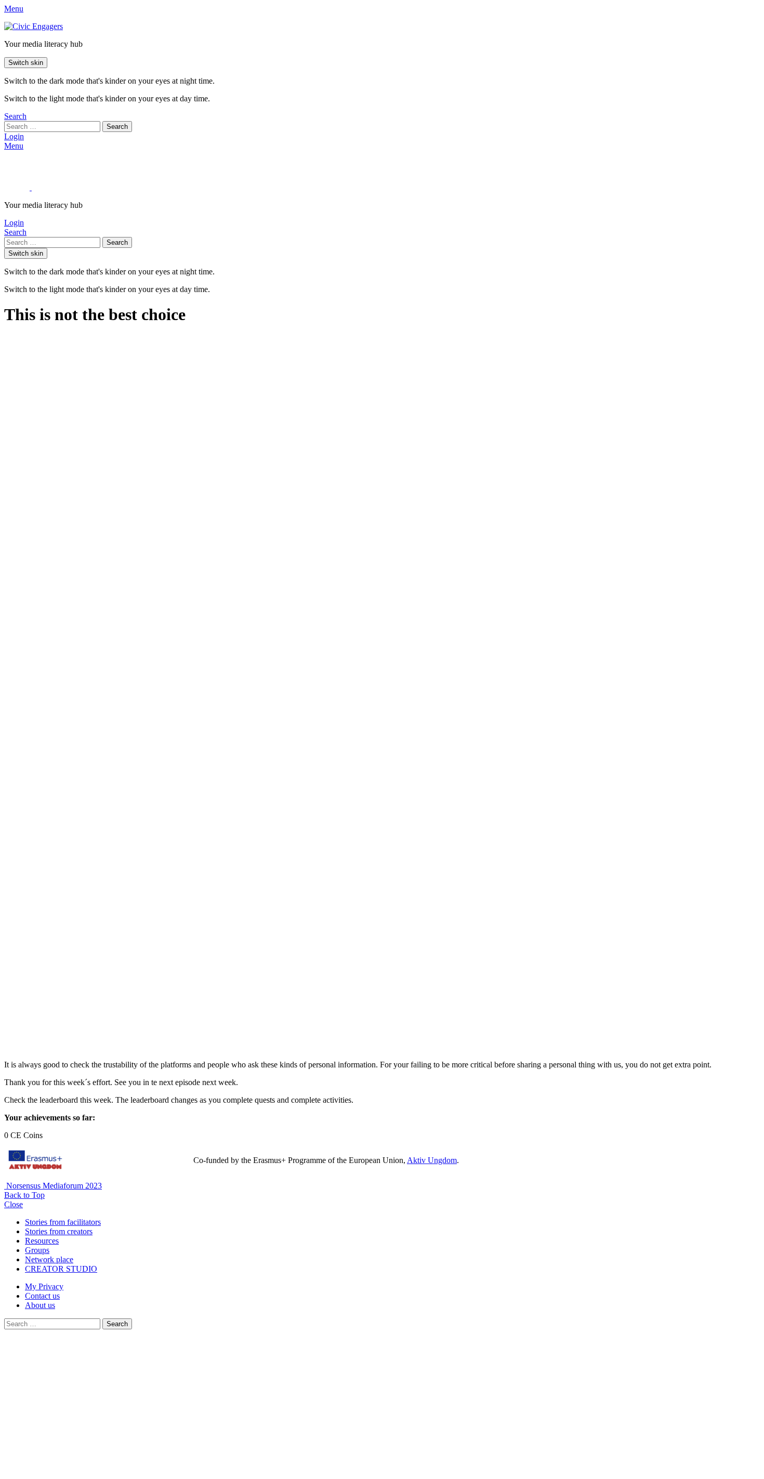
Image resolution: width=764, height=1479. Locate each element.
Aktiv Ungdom (432, 1160)
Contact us (42, 1295)
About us (40, 1305)
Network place (49, 1259)
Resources (42, 1240)
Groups (37, 1250)
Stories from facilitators (63, 1222)
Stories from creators (59, 1231)
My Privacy (44, 1286)
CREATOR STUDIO (61, 1268)
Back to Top (24, 1195)
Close (13, 1204)
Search (117, 126)
